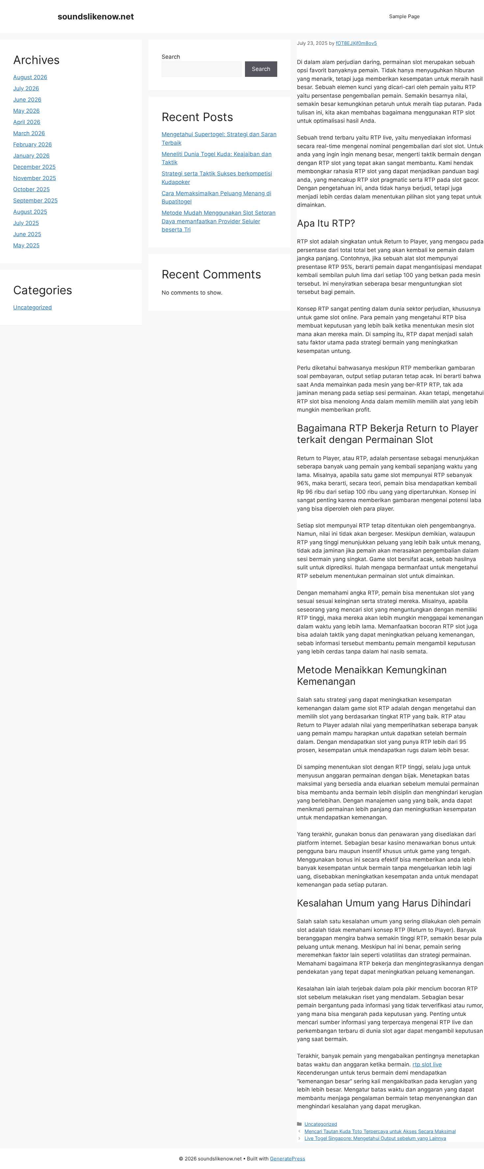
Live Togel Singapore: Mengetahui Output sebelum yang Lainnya (375, 1138)
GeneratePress (287, 1158)
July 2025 (26, 223)
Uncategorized (321, 1124)
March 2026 (29, 133)
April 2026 (26, 122)
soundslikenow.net (96, 16)
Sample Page (404, 16)
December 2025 (34, 167)
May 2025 (26, 245)
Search (171, 56)
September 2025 (35, 200)
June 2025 (27, 234)
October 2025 (31, 189)
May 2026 (26, 111)
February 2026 (32, 144)
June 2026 (27, 99)
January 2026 (31, 155)
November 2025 (34, 178)
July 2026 (26, 88)
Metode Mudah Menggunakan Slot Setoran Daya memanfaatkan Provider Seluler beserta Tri (219, 221)
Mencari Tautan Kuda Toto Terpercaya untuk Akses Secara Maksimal (380, 1131)
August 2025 (30, 211)
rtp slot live (427, 1064)
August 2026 (30, 77)
